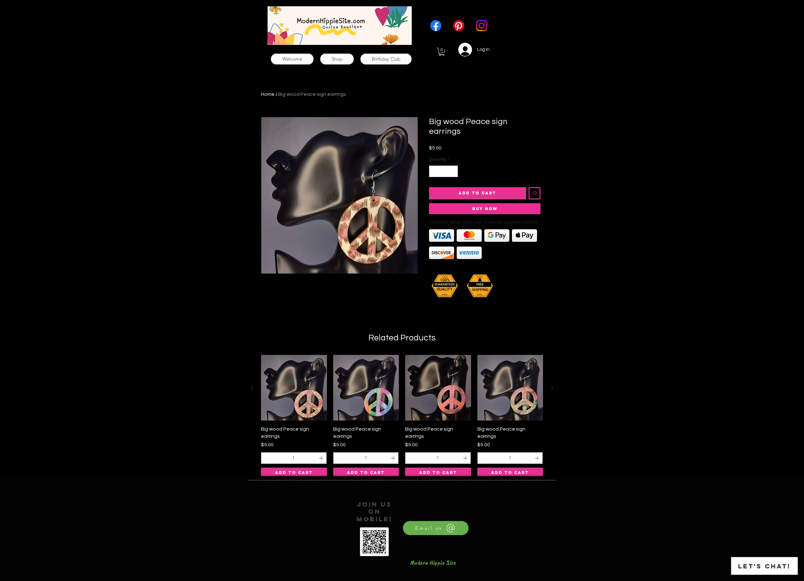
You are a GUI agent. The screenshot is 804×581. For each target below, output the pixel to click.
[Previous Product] (252, 387)
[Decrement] (434, 171)
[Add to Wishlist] (535, 193)
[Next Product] (552, 387)
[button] (442, 52)
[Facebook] (435, 25)
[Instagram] (481, 25)
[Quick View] (294, 388)
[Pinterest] (458, 25)
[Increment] (453, 171)
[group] (402, 416)
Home (267, 94)
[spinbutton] (443, 171)
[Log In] (461, 49)
